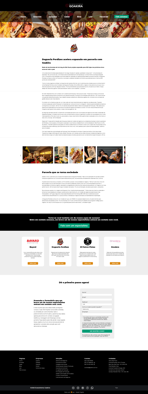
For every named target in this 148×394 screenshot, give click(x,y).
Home (23, 16)
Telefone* (85, 302)
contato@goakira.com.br (90, 367)
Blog (79, 16)
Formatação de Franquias (62, 371)
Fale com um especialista (74, 226)
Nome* (84, 292)
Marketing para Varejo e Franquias (64, 366)
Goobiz (37, 366)
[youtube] (82, 388)
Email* (84, 297)
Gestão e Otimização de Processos (65, 373)
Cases (67, 16)
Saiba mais (33, 263)
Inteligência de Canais (61, 364)
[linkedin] (73, 388)
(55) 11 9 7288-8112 (88, 362)
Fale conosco (121, 16)
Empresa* (85, 311)
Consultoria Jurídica (61, 362)
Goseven (38, 364)
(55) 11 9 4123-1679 (88, 364)
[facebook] (87, 388)
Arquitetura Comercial (61, 368)
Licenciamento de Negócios (63, 377)
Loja (90, 16)
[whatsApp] (92, 388)
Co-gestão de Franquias (62, 370)
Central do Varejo (40, 368)
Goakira (38, 360)
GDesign (38, 362)
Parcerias (104, 16)
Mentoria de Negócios (61, 360)
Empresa (37, 16)
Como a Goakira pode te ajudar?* (92, 307)
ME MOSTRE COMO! (97, 331)
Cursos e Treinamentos (62, 375)
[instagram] (78, 388)
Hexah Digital (80, 392)
